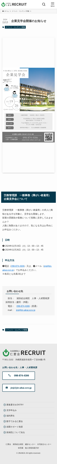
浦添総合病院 (18, 444)
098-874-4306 (17, 266)
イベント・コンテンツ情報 (15, 27)
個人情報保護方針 (32, 448)
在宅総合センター (44, 444)
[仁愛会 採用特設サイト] (14, 4)
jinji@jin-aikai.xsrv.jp (25, 310)
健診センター (30, 444)
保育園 (20, 448)
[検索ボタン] (43, 4)
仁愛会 (8, 444)
